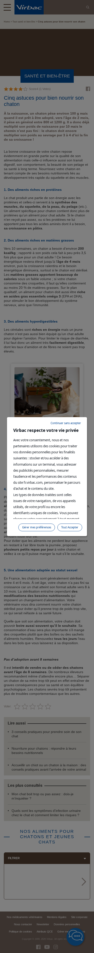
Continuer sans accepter (66, 423)
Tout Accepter (69, 527)
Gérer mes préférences (36, 527)
